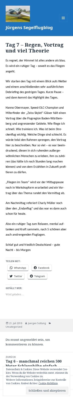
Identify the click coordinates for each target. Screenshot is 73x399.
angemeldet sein (32, 339)
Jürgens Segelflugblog (29, 27)
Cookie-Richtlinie (48, 383)
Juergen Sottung (37, 323)
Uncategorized (14, 326)
